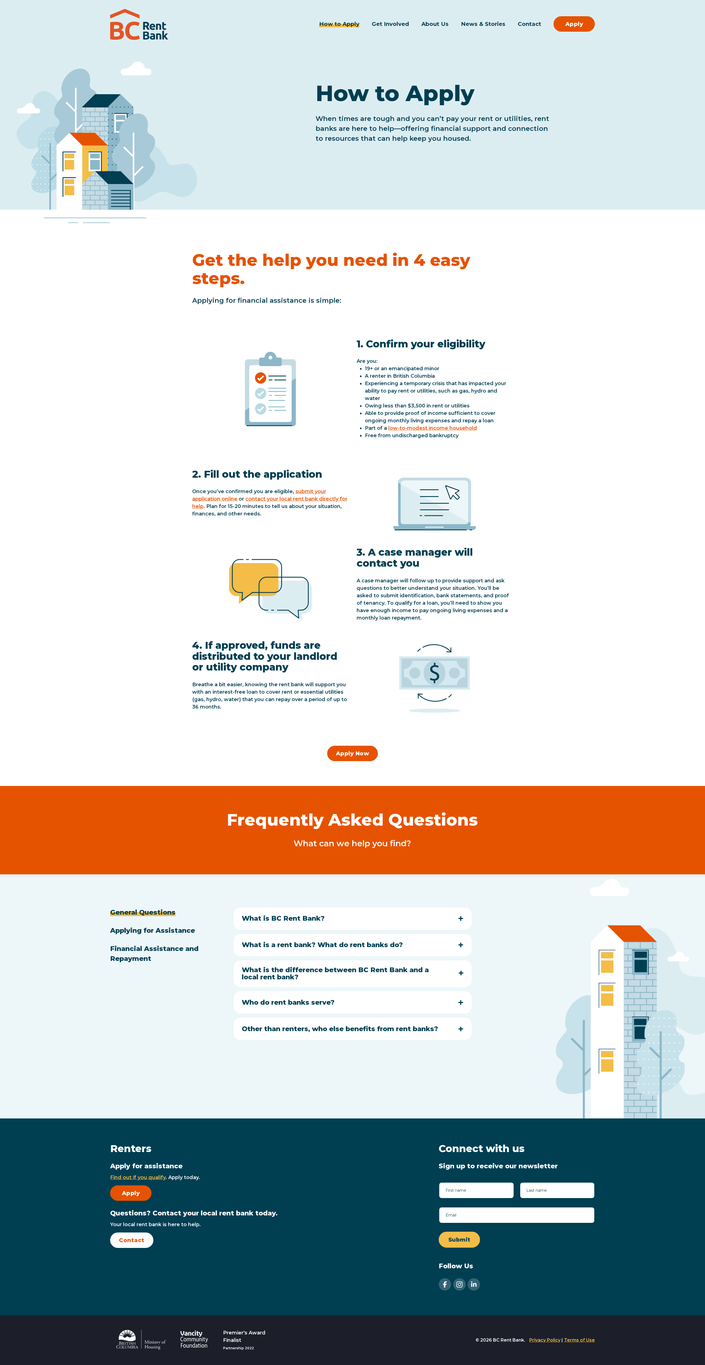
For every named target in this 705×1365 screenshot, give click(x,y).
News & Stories (483, 24)
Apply (574, 24)
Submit (459, 1239)
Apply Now (352, 753)
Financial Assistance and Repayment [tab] (154, 954)
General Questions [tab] (142, 912)
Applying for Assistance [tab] (152, 930)
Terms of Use (579, 1340)
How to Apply (339, 24)
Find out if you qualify (138, 1177)
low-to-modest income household (432, 428)
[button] (352, 918)
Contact (529, 24)
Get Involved (390, 24)
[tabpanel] (353, 976)
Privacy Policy (544, 1340)
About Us (435, 24)
